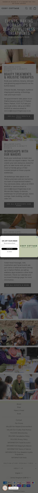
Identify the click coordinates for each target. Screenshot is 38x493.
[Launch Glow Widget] (5, 488)
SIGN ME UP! (9, 248)
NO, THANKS (9, 251)
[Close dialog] (36, 237)
